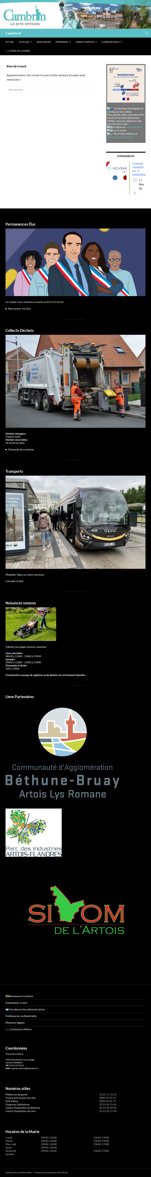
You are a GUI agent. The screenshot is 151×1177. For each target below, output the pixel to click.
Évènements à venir (17, 1002)
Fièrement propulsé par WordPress (51, 1172)
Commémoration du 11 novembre (138, 169)
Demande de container (21, 449)
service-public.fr (134, 127)
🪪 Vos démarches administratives (25, 1009)
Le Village (24, 42)
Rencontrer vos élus (19, 308)
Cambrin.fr (13, 33)
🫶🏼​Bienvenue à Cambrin (19, 996)
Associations (44, 42)
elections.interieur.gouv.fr (120, 137)
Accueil (10, 42)
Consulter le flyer (15, 581)
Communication (110, 42)
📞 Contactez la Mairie (18, 51)
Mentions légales (15, 1022)
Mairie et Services (85, 42)
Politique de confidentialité (21, 1016)
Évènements (62, 42)
